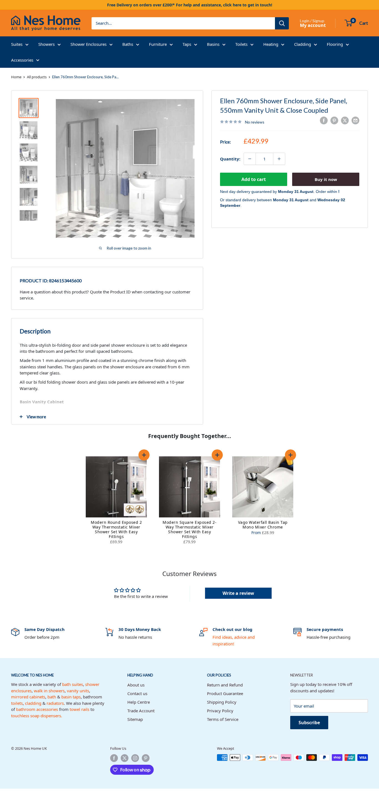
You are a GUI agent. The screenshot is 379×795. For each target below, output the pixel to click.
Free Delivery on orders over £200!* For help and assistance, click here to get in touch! (189, 4)
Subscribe (309, 722)
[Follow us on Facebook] (114, 758)
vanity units (78, 690)
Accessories (22, 60)
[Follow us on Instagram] (135, 758)
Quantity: (230, 158)
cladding (33, 703)
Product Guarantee (225, 693)
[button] (144, 455)
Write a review (238, 593)
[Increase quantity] (279, 159)
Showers (46, 44)
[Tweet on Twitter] (345, 120)
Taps (187, 44)
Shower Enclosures (88, 44)
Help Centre (138, 702)
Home (16, 76)
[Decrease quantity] (250, 159)
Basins (213, 44)
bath (51, 697)
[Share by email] (355, 120)
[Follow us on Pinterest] (146, 758)
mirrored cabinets (28, 697)
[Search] (282, 23)
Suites (16, 44)
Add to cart (253, 179)
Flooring (335, 44)
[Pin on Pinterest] (334, 120)
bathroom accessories (37, 709)
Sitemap (135, 719)
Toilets (241, 44)
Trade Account (141, 710)
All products (37, 76)
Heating (270, 44)
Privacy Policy (220, 710)
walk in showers (49, 690)
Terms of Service (222, 719)
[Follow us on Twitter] (124, 758)
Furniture (158, 44)
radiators (55, 703)
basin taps (71, 697)
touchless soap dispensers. (36, 715)
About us (136, 685)
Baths (127, 44)
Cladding (302, 44)
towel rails (79, 709)
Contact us (137, 693)
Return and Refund (225, 685)
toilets (17, 703)
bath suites (72, 684)
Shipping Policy (221, 702)
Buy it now (326, 179)
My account (313, 25)
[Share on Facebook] (324, 120)
